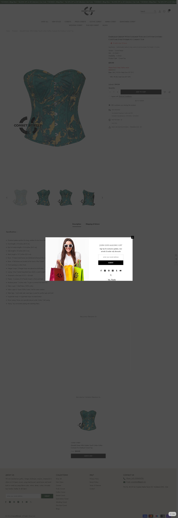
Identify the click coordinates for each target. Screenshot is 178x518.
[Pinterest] (109, 271)
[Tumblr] (117, 271)
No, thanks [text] (112, 280)
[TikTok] (113, 271)
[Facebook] (101, 271)
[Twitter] (111, 275)
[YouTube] (120, 271)
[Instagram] (105, 271)
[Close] (132, 237)
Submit (110, 263)
